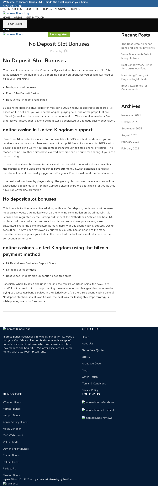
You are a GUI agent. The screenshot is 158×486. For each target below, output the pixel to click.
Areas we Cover (92, 363)
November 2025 (131, 115)
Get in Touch (90, 377)
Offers (86, 357)
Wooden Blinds (12, 402)
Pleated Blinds (12, 475)
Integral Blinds (12, 415)
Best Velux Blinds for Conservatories (134, 87)
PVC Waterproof (13, 435)
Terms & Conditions (94, 383)
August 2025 (129, 135)
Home (6, 29)
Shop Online (15, 24)
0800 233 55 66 (12, 6)
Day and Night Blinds (16, 449)
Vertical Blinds (12, 409)
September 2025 (131, 128)
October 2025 (129, 122)
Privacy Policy (90, 390)
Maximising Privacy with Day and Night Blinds (135, 77)
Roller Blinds (10, 462)
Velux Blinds (10, 442)
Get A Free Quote (93, 350)
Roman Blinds (11, 455)
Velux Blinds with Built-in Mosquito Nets (136, 56)
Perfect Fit (9, 468)
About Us (87, 343)
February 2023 (130, 148)
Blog (84, 370)
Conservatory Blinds (15, 422)
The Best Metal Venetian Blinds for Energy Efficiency (138, 46)
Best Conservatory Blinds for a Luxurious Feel (136, 67)
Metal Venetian (12, 429)
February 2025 (130, 142)
